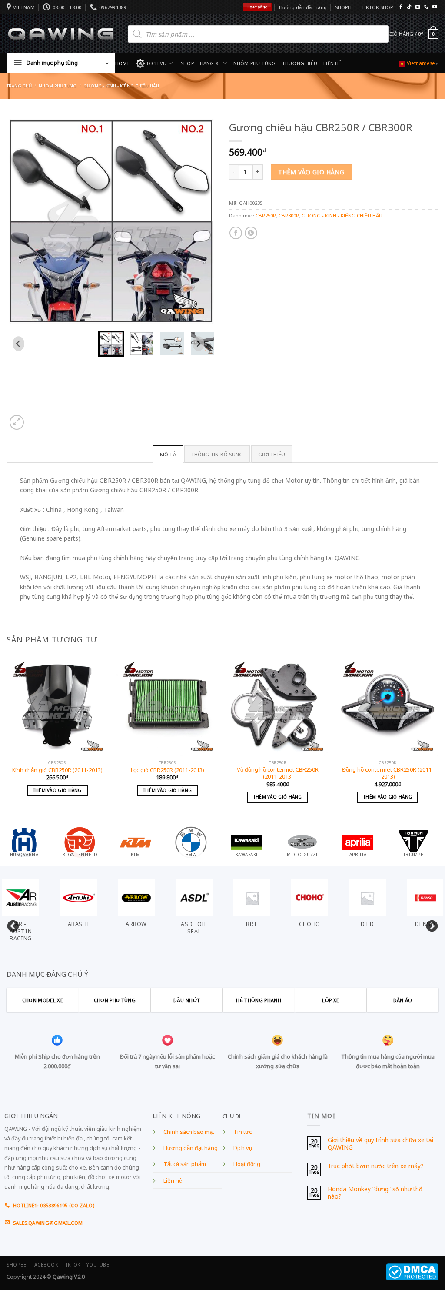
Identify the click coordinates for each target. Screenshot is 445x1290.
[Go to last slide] (18, 343)
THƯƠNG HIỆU (299, 63)
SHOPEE (344, 7)
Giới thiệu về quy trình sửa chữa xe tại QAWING (380, 1143)
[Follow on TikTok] (409, 7)
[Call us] (426, 7)
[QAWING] (61, 34)
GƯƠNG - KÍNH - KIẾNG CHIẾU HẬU (121, 86)
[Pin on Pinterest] (251, 233)
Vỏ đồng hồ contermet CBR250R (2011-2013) (278, 773)
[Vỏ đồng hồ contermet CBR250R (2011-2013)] (278, 705)
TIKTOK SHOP (377, 7)
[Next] (438, 739)
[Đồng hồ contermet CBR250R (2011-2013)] (387, 705)
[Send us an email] (417, 7)
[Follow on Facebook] (401, 7)
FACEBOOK (44, 1265)
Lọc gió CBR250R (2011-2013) (167, 770)
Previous (11, 924)
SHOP (187, 63)
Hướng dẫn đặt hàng (303, 7)
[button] (111, 344)
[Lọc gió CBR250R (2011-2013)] (167, 705)
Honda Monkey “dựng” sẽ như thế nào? (375, 1193)
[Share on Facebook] (235, 233)
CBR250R (266, 215)
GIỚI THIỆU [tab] (271, 454)
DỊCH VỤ (157, 63)
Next (429, 924)
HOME (122, 63)
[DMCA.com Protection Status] (412, 1271)
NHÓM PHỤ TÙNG (254, 63)
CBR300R (289, 215)
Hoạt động (246, 1164)
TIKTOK (72, 1265)
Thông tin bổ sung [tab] (217, 454)
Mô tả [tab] (168, 454)
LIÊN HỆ (332, 63)
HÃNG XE (211, 63)
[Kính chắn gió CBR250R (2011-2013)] (57, 705)
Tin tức (242, 1132)
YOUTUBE (98, 1265)
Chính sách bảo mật (188, 1132)
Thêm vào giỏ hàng (311, 172)
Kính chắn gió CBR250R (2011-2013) (57, 770)
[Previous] (6, 739)
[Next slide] (198, 343)
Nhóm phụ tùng (57, 86)
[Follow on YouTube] (434, 7)
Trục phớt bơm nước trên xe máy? (376, 1166)
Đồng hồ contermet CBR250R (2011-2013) (388, 773)
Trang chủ (19, 86)
